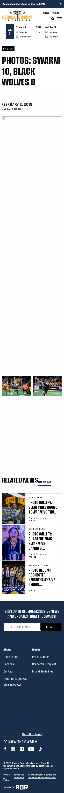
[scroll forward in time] (61, 31)
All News (44, 482)
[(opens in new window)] (5, 749)
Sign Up (51, 627)
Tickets (45, 12)
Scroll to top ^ (32, 734)
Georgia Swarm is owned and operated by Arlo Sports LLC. (42, 776)
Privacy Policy (6, 777)
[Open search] (53, 19)
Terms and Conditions (19, 776)
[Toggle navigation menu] (59, 19)
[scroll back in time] (3, 31)
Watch (55, 12)
